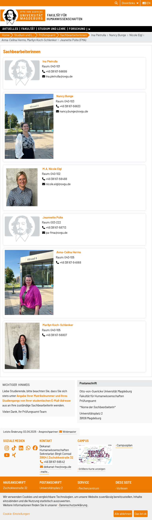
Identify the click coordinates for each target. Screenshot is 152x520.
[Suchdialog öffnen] (116, 3)
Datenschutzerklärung (73, 505)
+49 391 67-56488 (56, 179)
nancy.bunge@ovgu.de (74, 111)
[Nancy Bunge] (29, 157)
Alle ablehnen (123, 513)
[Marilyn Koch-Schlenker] (22, 368)
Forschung (77, 28)
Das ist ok (141, 513)
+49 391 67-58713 (56, 227)
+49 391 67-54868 (70, 262)
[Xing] (13, 455)
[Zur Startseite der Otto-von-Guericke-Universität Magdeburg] (23, 17)
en (148, 3)
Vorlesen (122, 488)
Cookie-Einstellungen (16, 513)
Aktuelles (10, 28)
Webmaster (69, 431)
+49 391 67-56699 (56, 71)
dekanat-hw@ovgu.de (57, 466)
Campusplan (124, 445)
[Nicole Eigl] (22, 206)
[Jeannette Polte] (22, 241)
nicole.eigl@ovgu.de (58, 184)
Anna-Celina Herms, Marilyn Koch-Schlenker (29, 40)
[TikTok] (13, 447)
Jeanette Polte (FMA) (73, 40)
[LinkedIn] (21, 447)
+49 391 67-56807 (56, 335)
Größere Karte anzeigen (92, 469)
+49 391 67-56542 (54, 461)
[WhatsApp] (28, 447)
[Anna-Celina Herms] (29, 314)
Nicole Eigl (135, 35)
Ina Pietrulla (98, 35)
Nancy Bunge (117, 35)
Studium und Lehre (52, 28)
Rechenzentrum (89, 488)
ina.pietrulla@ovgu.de (59, 76)
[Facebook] (35, 447)
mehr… (45, 471)
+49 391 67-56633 (70, 106)
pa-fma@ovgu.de (56, 232)
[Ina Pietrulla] (22, 85)
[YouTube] (6, 455)
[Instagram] (6, 447)
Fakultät (28, 28)
